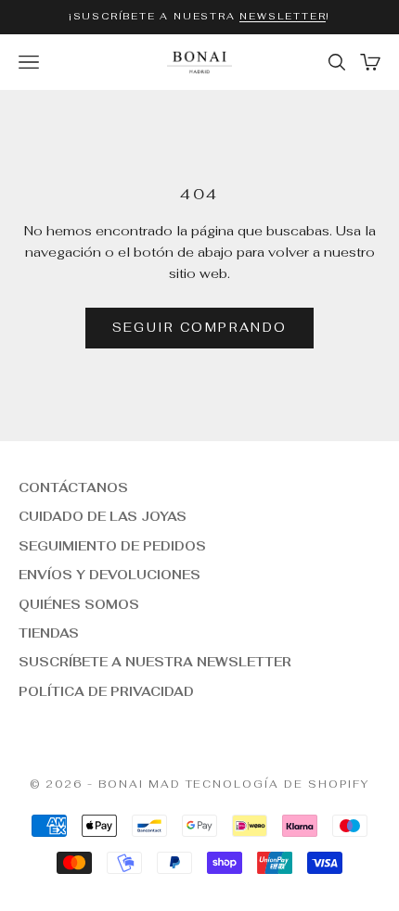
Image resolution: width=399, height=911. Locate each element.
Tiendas (49, 633)
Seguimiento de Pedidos (112, 546)
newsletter (282, 16)
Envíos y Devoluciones (109, 575)
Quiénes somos (79, 605)
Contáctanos (73, 488)
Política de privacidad (106, 692)
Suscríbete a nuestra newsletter (155, 662)
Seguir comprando (199, 327)
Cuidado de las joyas (103, 517)
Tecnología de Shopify (278, 784)
